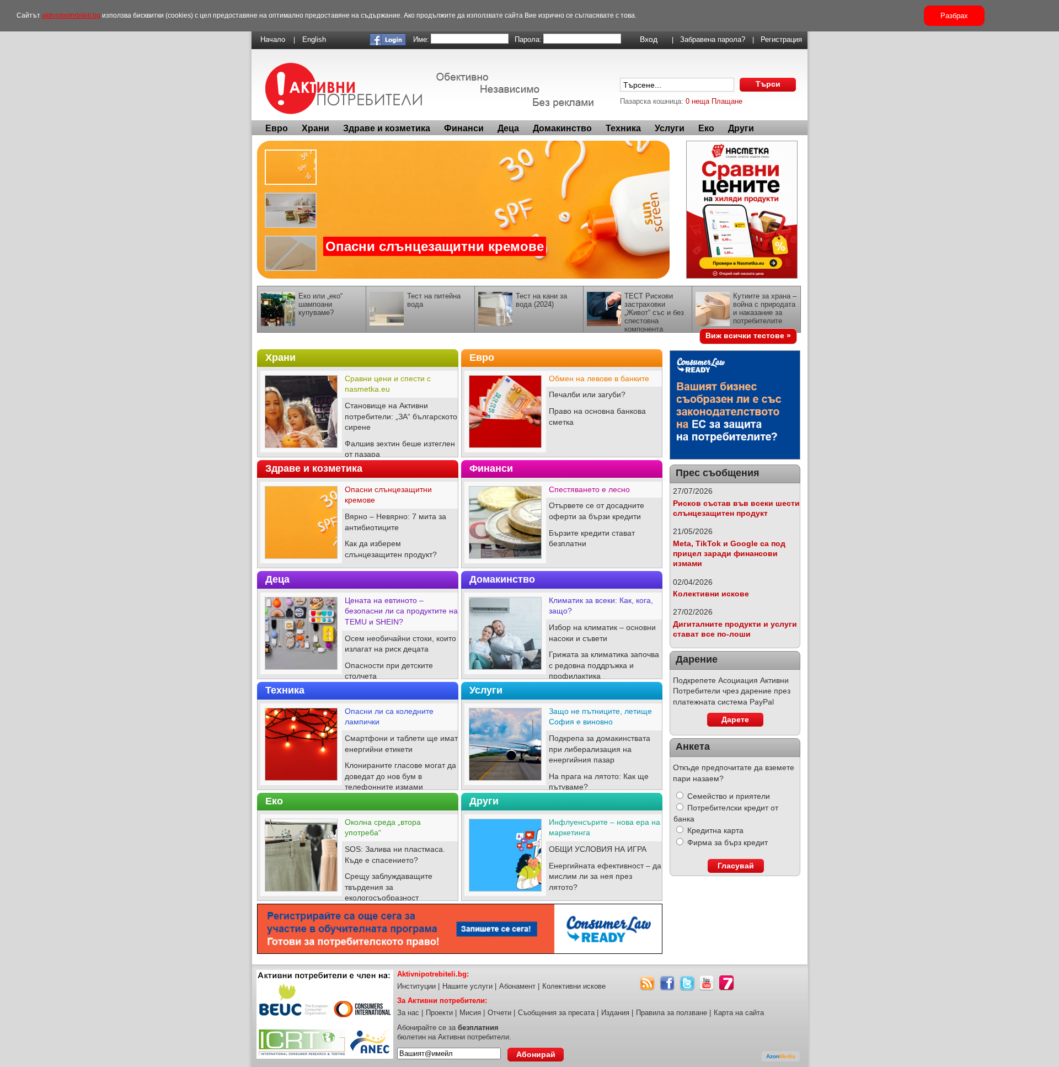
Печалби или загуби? (587, 394)
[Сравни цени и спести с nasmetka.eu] (301, 450)
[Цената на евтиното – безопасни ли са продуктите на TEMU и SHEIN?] (301, 672)
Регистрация (781, 39)
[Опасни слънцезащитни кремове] (301, 561)
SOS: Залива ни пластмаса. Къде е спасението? (395, 855)
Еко (706, 128)
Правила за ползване (671, 1013)
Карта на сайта (739, 1013)
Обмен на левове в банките (599, 378)
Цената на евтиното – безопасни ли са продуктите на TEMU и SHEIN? (401, 611)
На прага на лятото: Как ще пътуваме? (599, 782)
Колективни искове (711, 593)
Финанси (464, 128)
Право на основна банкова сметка (597, 416)
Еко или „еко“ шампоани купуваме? (320, 304)
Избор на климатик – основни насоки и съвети (602, 633)
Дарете (735, 719)
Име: (421, 39)
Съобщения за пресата (556, 1013)
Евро (276, 128)
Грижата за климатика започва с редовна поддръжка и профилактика (604, 665)
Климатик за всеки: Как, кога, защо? (601, 606)
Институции (416, 986)
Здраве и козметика (386, 128)
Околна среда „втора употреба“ (383, 827)
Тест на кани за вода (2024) (541, 300)
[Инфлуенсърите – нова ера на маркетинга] (505, 894)
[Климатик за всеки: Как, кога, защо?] (505, 672)
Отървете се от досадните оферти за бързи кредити (596, 511)
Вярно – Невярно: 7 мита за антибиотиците (395, 522)
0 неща (697, 101)
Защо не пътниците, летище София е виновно (600, 717)
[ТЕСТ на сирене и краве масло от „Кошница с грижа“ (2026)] (463, 210)
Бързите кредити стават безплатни (592, 538)
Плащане (727, 101)
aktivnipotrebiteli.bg (71, 15)
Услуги (669, 128)
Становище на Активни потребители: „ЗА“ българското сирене (401, 416)
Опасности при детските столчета (389, 671)
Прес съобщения (718, 472)
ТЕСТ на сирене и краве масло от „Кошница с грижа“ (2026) (475, 255)
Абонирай (535, 1054)
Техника (623, 128)
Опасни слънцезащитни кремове (388, 495)
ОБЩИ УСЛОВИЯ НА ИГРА (597, 849)
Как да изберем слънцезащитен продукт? (391, 549)
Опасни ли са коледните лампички (389, 717)
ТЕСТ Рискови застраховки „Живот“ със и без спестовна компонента (654, 312)
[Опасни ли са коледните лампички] (301, 783)
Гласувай (736, 865)
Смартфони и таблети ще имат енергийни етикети (401, 744)
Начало (272, 39)
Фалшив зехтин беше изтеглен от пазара (400, 449)
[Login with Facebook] (388, 43)
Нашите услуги (467, 986)
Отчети (499, 1013)
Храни (315, 128)
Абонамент (517, 986)
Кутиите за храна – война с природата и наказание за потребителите (764, 308)
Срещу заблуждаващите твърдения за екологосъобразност (388, 887)
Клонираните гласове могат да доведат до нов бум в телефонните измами (400, 776)
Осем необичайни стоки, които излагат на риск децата (400, 644)
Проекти (439, 1013)
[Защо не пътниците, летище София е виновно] (505, 783)
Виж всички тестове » (748, 335)
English (314, 39)
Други (741, 128)
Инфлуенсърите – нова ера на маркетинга (604, 827)
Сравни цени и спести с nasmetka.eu (388, 384)
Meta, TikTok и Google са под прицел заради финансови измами (729, 553)
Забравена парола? (712, 39)
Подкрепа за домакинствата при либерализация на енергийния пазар (599, 749)
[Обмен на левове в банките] (505, 450)
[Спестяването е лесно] (505, 561)
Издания (615, 1013)
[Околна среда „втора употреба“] (301, 894)
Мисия (470, 1013)
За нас (408, 1013)
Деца (508, 128)
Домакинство (562, 128)
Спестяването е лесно (589, 489)
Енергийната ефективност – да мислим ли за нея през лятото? (605, 876)
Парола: (528, 39)
